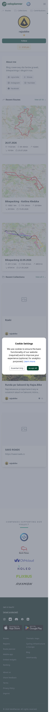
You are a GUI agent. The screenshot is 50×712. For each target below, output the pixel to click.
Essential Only (17, 368)
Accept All (33, 368)
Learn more (29, 361)
